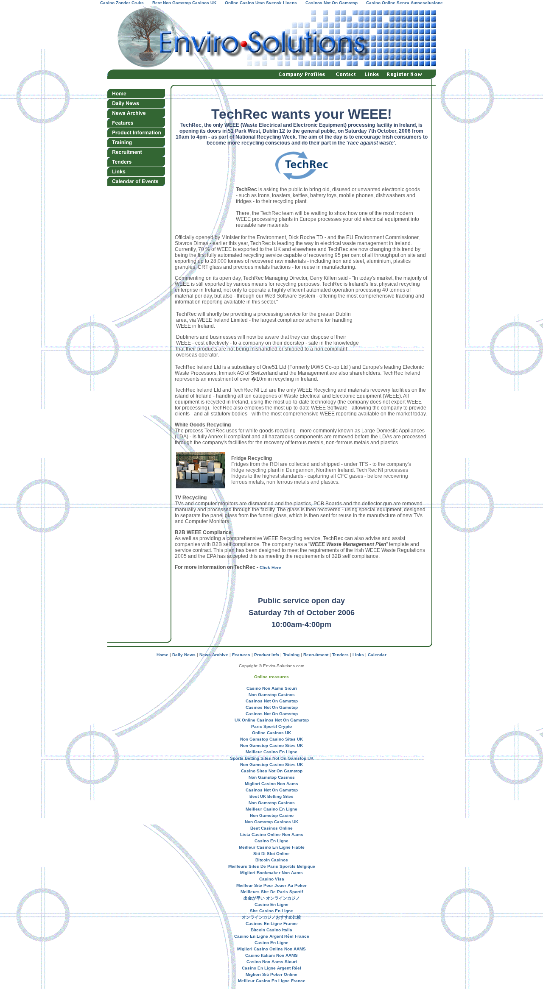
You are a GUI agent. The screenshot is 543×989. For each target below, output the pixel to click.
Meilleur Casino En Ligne (271, 751)
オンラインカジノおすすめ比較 (271, 917)
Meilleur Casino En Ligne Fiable (272, 847)
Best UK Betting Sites (271, 796)
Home (162, 654)
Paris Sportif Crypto (271, 726)
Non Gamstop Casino (272, 815)
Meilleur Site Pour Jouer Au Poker (271, 885)
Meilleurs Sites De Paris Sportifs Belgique (271, 866)
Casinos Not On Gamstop (272, 701)
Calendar (377, 654)
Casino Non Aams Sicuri (271, 688)
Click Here (270, 567)
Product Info (266, 654)
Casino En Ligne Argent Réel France (271, 936)
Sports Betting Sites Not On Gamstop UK (271, 758)
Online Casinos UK (271, 732)
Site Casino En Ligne (271, 910)
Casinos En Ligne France (272, 923)
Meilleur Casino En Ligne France (271, 980)
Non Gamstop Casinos (272, 694)
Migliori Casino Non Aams (271, 783)
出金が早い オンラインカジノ (272, 898)
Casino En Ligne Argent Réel (271, 968)
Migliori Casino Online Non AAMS (271, 949)
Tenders (340, 654)
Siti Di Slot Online (271, 853)
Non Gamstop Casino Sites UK (271, 739)
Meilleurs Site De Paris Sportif (272, 891)
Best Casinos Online (271, 828)
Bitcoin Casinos (271, 860)
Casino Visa (271, 879)
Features (241, 654)
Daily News (184, 654)
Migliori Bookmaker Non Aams (271, 872)
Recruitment (315, 654)
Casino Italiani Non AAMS (271, 955)
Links (358, 654)
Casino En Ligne (271, 841)
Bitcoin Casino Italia (271, 930)
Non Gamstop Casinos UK (271, 821)
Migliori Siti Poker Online (271, 974)
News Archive (213, 654)
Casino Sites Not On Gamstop (271, 771)
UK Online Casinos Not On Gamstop (272, 720)
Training (291, 654)
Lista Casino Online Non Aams (271, 834)
